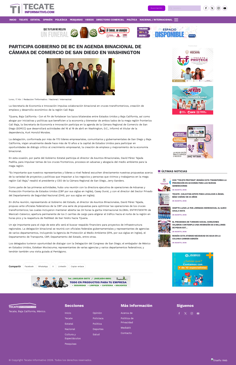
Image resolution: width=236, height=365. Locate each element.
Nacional (70, 329)
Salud (96, 334)
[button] (176, 19)
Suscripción (156, 8)
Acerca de (126, 312)
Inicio (12, 19)
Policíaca (61, 19)
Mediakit (126, 327)
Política (132, 19)
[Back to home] (31, 8)
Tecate (23, 19)
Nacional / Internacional (156, 19)
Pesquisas (76, 19)
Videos (89, 19)
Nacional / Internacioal (60, 99)
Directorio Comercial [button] (110, 19)
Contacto (126, 333)
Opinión (48, 19)
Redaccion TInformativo (35, 99)
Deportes (98, 329)
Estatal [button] (35, 19)
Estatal (69, 323)
